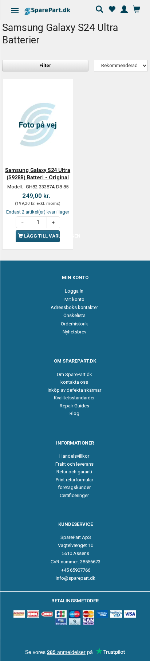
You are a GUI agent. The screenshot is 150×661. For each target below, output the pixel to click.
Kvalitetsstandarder (74, 397)
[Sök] (99, 8)
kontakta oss (74, 382)
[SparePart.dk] (53, 11)
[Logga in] (124, 8)
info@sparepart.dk (75, 578)
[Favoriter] (112, 8)
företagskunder (74, 487)
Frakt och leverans (74, 464)
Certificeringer (74, 495)
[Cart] (136, 8)
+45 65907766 (75, 570)
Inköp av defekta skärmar (74, 390)
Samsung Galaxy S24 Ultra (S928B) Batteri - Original (37, 173)
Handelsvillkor (74, 456)
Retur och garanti (74, 471)
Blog (74, 413)
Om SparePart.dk (74, 374)
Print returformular (74, 479)
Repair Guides (74, 405)
